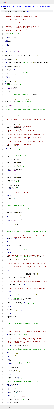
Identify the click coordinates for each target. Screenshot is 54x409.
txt (48, 407)
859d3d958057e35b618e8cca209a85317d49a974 (38, 6)
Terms (15, 407)
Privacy (11, 407)
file (28, 11)
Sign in (51, 2)
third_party (10, 6)
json (52, 407)
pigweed (3, 6)
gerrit (16, 6)
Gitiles (8, 407)
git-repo (21, 6)
